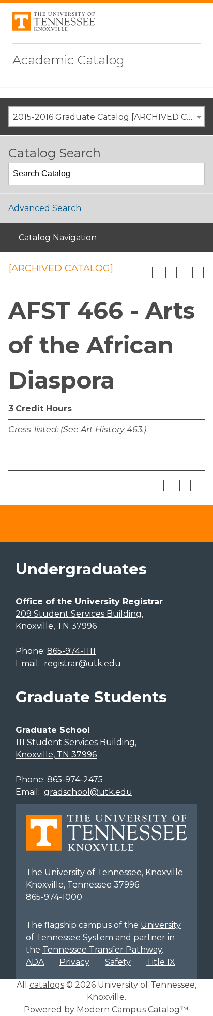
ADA (35, 962)
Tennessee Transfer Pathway (102, 950)
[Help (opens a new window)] (198, 272)
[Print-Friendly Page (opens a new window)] (184, 272)
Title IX (160, 962)
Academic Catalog (68, 60)
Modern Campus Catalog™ (132, 1009)
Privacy (74, 962)
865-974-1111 (71, 651)
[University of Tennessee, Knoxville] (53, 28)
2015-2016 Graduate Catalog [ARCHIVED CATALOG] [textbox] (108, 117)
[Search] (194, 174)
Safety (118, 962)
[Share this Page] (171, 272)
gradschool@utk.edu (88, 792)
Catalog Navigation (58, 238)
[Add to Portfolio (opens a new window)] (157, 272)
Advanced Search (44, 208)
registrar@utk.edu (82, 663)
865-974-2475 (75, 779)
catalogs (46, 985)
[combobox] (106, 116)
